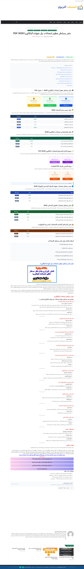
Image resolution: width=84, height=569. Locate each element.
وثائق (54, 22)
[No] (82, 567)
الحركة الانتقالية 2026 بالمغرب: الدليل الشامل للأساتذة (34, 549)
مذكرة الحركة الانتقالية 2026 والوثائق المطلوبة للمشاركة (51, 558)
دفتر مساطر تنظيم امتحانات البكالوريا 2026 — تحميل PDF (61, 67)
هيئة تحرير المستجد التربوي (48, 36)
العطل (51, 22)
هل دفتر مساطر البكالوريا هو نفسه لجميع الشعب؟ (64, 255)
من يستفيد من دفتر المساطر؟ (67, 248)
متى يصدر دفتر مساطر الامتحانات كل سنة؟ (65, 259)
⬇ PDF (19, 119)
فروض (68, 22)
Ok (22, 567)
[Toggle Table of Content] (71, 488)
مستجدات (80, 22)
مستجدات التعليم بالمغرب (50, 27)
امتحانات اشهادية (44, 30)
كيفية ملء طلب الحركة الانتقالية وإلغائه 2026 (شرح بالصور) (18, 549)
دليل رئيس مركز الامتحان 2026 (66, 69)
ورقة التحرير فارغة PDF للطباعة (65, 76)
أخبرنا (12, 483)
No (20, 567)
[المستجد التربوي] (70, 7)
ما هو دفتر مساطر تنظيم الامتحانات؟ (66, 244)
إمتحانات (64, 22)
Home (56, 27)
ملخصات (72, 22)
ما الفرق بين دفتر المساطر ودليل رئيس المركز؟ (64, 251)
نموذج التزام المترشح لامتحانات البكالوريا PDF (63, 74)
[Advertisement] (28, 11)
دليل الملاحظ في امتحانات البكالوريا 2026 (64, 72)
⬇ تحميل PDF (66, 105)
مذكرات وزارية (30, 30)
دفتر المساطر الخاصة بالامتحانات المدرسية (64, 83)
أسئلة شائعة (69, 85)
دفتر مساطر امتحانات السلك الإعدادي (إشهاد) (63, 78)
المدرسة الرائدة (59, 22)
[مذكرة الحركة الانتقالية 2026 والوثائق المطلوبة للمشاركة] (50, 552)
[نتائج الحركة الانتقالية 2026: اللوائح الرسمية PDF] (66, 552)
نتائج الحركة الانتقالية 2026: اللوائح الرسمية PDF (66, 558)
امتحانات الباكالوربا (37, 30)
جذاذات (76, 22)
